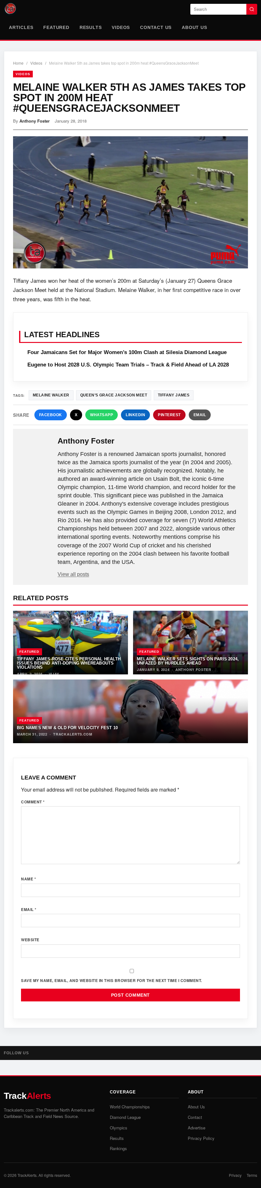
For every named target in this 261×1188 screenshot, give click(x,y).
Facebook (50, 415)
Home (18, 63)
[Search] (251, 9)
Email (200, 415)
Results (91, 27)
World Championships (130, 1107)
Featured (56, 27)
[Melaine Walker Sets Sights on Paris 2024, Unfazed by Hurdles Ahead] (190, 642)
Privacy (235, 1175)
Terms (252, 1175)
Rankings (118, 1148)
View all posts (73, 574)
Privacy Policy (201, 1138)
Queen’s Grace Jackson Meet (113, 395)
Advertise (196, 1128)
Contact (195, 1117)
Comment (33, 802)
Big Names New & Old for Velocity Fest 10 (67, 727)
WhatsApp (101, 415)
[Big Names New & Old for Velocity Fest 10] (130, 711)
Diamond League (125, 1117)
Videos (121, 27)
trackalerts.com (72, 734)
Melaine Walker (51, 395)
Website (30, 940)
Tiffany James (173, 395)
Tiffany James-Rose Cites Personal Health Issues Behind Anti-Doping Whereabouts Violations (69, 663)
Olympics (118, 1128)
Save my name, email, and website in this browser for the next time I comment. (111, 980)
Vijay (54, 674)
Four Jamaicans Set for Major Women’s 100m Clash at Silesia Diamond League (127, 352)
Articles (21, 27)
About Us (194, 27)
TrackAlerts (27, 1175)
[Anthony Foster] (36, 451)
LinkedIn (135, 415)
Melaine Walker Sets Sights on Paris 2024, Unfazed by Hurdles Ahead (188, 661)
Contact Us (156, 27)
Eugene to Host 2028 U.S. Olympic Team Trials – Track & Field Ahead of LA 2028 (128, 365)
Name (28, 879)
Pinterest (169, 415)
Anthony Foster (34, 121)
